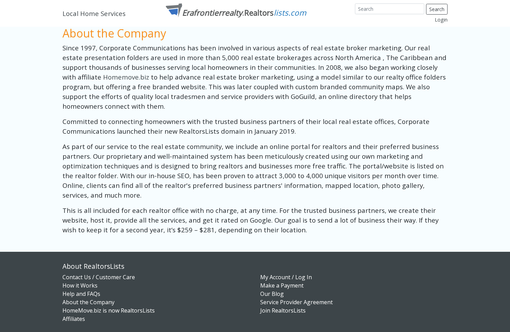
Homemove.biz (127, 77)
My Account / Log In (286, 277)
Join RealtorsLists (283, 310)
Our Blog (272, 294)
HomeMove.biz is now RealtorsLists (108, 310)
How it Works (79, 285)
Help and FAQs (81, 294)
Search (436, 9)
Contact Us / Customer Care (98, 277)
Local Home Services (94, 13)
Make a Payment (282, 285)
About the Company (88, 302)
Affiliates (73, 319)
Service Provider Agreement (296, 302)
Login (441, 19)
